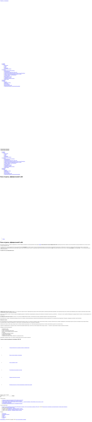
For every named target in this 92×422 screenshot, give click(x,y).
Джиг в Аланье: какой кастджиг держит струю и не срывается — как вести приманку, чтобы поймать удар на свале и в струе (22, 401)
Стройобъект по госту (7, 77)
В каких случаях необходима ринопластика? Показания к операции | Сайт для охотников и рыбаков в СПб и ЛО (20, 406)
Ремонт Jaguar (6, 79)
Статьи (5, 66)
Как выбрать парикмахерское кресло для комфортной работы (12, 403)
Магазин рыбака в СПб (8, 85)
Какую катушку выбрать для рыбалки (15, 355)
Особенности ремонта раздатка (9, 78)
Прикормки (6, 156)
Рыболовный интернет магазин (9, 70)
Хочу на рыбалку (7, 84)
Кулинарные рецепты (7, 68)
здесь (40, 244)
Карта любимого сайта (8, 76)
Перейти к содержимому (4, 0)
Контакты (4, 80)
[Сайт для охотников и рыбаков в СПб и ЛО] (46, 148)
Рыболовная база (7, 71)
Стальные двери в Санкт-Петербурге (10, 163)
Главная (3, 63)
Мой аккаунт (6, 83)
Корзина (5, 81)
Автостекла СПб (7, 75)
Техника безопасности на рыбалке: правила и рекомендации (19, 347)
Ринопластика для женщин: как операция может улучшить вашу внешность (54, 406)
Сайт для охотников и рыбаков (21, 419)
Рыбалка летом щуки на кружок (14, 377)
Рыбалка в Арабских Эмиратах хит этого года (15, 409)
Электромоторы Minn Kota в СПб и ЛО (10, 72)
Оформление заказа (7, 82)
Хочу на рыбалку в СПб (13, 362)
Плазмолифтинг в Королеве (6, 402)
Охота (5, 67)
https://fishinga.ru (3, 419)
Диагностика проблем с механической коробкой (12, 86)
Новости (3, 415)
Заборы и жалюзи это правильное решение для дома (12, 162)
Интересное (6, 65)
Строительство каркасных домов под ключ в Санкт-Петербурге (14, 73)
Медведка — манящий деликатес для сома (15, 408)
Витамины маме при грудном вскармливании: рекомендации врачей (20, 384)
